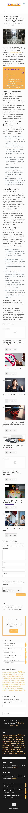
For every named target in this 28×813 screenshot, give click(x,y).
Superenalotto (12, 688)
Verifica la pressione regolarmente (10, 76)
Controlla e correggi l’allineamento (14, 85)
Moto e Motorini (20, 680)
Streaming (5, 688)
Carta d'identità (20, 674)
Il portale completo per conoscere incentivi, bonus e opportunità (12, 473)
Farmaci (10, 678)
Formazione (16, 678)
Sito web (4, 573)
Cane (15, 674)
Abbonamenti (5, 672)
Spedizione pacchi (17, 686)
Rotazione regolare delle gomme (14, 87)
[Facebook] (13, 810)
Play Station (11, 684)
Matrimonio (14, 680)
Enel (7, 678)
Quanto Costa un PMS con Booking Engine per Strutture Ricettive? (12, 342)
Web (24, 690)
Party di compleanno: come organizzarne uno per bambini (13, 501)
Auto (20, 672)
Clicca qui (14, 767)
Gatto (22, 678)
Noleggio (4, 682)
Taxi (15, 688)
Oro (11, 682)
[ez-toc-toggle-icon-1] (22, 72)
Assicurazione (14, 672)
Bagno (3, 674)
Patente (20, 682)
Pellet (24, 682)
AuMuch (15, 23)
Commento (5, 548)
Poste (19, 684)
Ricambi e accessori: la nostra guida (12, 529)
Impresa (4, 680)
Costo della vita (17, 676)
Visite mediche (18, 690)
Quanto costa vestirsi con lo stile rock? (14, 395)
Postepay (23, 684)
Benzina (6, 674)
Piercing (4, 684)
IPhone (9, 680)
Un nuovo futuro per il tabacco (13, 369)
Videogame (11, 690)
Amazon (9, 672)
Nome (4, 562)
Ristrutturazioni (7, 686)
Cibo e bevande (6, 676)
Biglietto (11, 674)
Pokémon (16, 684)
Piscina (7, 684)
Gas (20, 678)
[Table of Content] (23, 72)
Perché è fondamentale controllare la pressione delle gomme (15, 81)
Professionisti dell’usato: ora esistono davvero (12, 447)
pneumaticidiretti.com (15, 52)
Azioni (23, 672)
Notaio (8, 682)
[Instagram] (15, 810)
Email (4, 567)
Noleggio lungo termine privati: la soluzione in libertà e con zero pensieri (13, 424)
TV (7, 690)
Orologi (13, 682)
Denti (4, 678)
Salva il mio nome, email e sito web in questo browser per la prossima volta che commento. (13, 582)
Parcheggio (16, 682)
